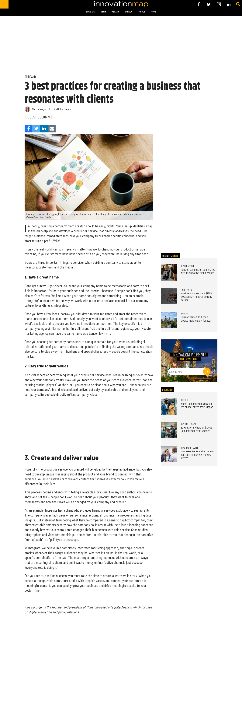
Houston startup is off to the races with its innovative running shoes (198, 271)
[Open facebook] (198, 4)
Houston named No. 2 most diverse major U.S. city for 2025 (196, 319)
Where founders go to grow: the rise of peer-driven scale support (197, 406)
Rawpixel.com (32, 217)
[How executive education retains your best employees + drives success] (169, 454)
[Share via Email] (52, 128)
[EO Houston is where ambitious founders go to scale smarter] (169, 430)
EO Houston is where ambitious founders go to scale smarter (196, 429)
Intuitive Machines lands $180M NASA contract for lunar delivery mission (196, 297)
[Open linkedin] (228, 4)
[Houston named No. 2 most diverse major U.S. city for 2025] (169, 320)
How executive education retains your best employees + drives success (197, 455)
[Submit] (238, 4)
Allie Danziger (39, 109)
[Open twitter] (208, 4)
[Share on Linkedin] (44, 128)
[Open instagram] (218, 4)
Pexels (47, 217)
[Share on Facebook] (28, 128)
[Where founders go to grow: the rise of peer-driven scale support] (169, 406)
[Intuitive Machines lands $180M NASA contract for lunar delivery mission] (169, 296)
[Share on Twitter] (36, 128)
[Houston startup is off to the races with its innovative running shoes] (169, 272)
